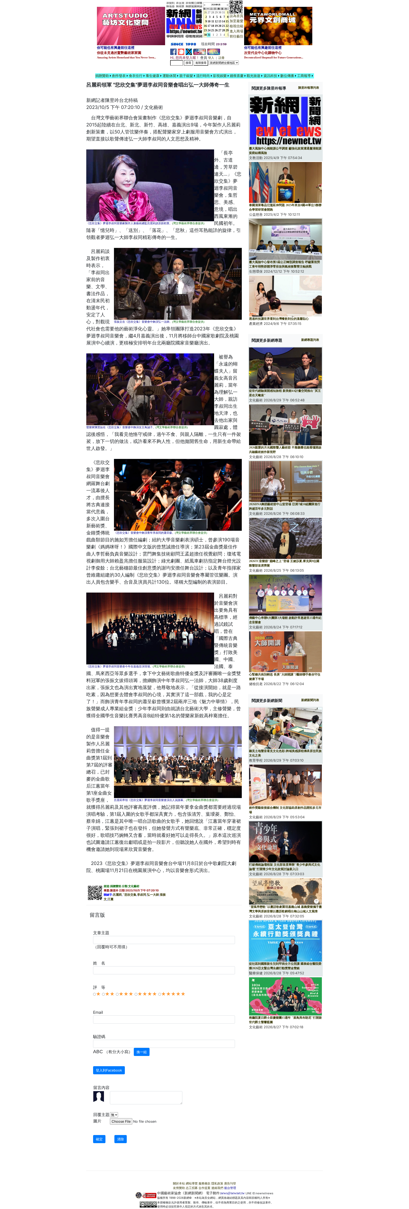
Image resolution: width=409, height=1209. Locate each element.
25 (212, 30)
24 (208, 30)
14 (223, 21)
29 (216, 12)
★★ (110, 994)
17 (208, 25)
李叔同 (141, 894)
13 (219, 21)
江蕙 (111, 899)
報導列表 (308, 87)
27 (208, 12)
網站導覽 (192, 1183)
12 (216, 21)
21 (223, 25)
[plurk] (181, 51)
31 (223, 12)
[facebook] (173, 51)
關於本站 (179, 1183)
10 (208, 21)
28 (212, 12)
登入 (211, 57)
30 (219, 12)
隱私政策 (217, 1183)
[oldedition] (213, 51)
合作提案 (204, 1188)
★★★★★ (173, 994)
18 (212, 25)
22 (227, 25)
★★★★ (147, 994)
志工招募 (192, 1188)
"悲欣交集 (129, 894)
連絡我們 (217, 1188)
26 (216, 30)
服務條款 (204, 1183)
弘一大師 (153, 894)
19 (216, 25)
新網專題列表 (310, 339)
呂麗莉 (117, 894)
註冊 (222, 57)
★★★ (126, 994)
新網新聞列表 (310, 700)
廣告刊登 (230, 1183)
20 (219, 25)
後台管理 (230, 1188)
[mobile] (199, 51)
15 (227, 21)
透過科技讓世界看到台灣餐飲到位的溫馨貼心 (279, 318)
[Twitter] (189, 51)
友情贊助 (179, 1188)
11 (212, 21)
